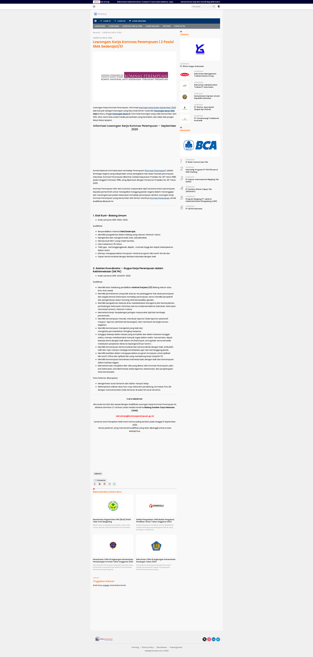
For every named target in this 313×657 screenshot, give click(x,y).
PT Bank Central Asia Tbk (197, 162)
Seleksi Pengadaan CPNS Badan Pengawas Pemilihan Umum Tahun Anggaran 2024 (155, 520)
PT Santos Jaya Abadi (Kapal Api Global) (204, 108)
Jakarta (97, 473)
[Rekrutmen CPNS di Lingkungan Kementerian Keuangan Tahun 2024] (156, 545)
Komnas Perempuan (155, 170)
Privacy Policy (148, 647)
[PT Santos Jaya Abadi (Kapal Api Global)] (184, 108)
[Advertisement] (134, 149)
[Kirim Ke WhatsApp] (114, 484)
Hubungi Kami (176, 647)
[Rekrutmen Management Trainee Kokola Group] (184, 74)
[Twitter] (205, 639)
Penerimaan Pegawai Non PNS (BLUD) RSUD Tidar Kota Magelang (112, 520)
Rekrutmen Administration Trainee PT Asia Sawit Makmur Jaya (128, 2)
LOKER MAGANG (152, 26)
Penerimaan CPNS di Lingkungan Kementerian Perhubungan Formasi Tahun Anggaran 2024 (113, 560)
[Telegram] (218, 639)
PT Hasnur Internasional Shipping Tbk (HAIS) (202, 180)
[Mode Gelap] (219, 6)
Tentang (135, 647)
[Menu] (94, 6)
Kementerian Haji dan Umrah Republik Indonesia (184, 2)
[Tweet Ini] (99, 484)
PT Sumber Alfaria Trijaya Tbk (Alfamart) (199, 190)
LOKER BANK (114, 26)
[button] (214, 6)
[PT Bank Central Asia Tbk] (200, 145)
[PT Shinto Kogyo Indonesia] (200, 49)
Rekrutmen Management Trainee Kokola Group (205, 75)
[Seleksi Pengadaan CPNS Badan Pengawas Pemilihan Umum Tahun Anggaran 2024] (156, 506)
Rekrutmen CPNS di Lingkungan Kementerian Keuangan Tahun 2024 (155, 560)
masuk (106, 585)
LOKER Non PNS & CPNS (132, 26)
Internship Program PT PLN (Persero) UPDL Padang (202, 171)
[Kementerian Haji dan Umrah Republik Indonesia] (184, 96)
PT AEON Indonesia (194, 209)
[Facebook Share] (95, 484)
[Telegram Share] (109, 484)
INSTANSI (167, 26)
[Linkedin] (214, 639)
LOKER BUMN (99, 26)
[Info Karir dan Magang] (100, 13)
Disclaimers (162, 647)
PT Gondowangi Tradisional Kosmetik (206, 119)
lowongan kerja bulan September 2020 (157, 107)
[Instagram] (209, 639)
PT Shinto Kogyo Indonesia (192, 66)
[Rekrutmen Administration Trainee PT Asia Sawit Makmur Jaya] (184, 85)
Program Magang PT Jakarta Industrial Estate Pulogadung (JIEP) (201, 200)
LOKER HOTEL (179, 26)
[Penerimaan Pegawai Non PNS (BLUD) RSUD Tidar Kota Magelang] (113, 506)
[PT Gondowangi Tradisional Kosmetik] (184, 119)
